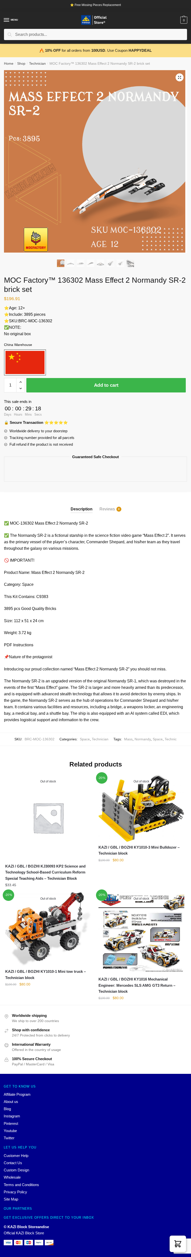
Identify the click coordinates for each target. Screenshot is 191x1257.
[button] (178, 1244)
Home (8, 63)
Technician (37, 63)
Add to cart (106, 385)
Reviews (107, 509)
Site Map (11, 1199)
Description (82, 509)
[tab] (82, 505)
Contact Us (13, 1163)
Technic (171, 739)
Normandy (143, 739)
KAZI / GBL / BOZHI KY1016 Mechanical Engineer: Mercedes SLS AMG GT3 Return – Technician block (136, 985)
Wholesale (12, 1177)
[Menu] (7, 20)
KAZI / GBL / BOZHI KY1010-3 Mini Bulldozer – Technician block (139, 850)
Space (85, 739)
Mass (128, 739)
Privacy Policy (15, 1192)
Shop (21, 63)
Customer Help (16, 1155)
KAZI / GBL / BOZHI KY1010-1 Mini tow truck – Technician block (45, 974)
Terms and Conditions (21, 1185)
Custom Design (16, 1170)
